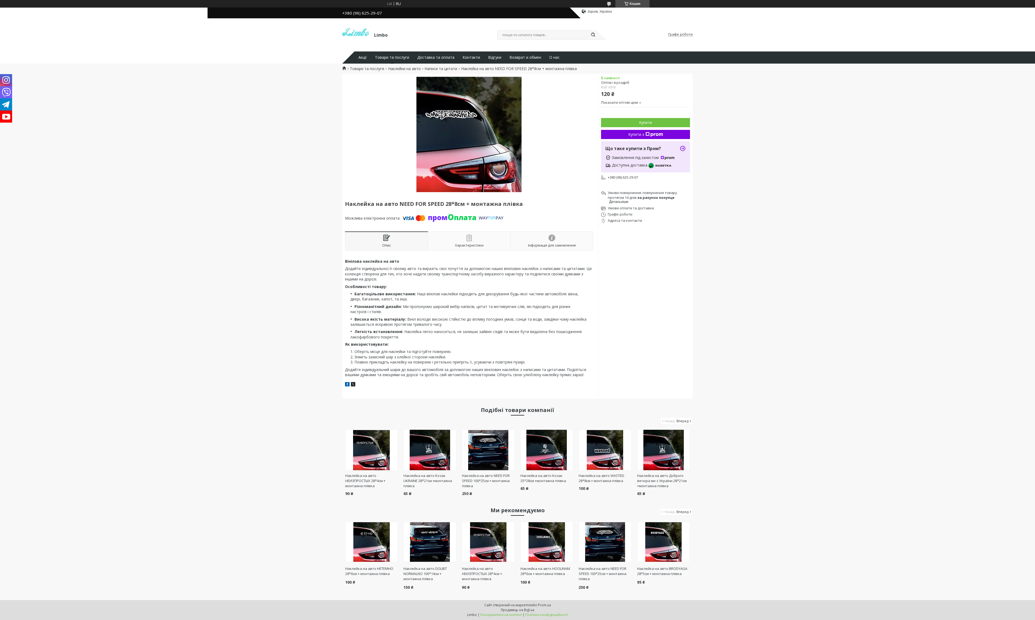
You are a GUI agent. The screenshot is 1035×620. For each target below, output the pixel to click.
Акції (362, 57)
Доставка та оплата (435, 57)
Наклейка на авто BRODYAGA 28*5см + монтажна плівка (662, 571)
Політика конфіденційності (546, 614)
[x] (353, 384)
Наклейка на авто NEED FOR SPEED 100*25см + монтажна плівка (486, 480)
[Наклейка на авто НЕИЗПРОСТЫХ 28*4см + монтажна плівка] (371, 450)
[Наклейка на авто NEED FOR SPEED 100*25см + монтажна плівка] (488, 450)
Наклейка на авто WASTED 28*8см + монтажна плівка (601, 478)
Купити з (636, 134)
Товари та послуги (392, 57)
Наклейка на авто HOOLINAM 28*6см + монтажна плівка (545, 571)
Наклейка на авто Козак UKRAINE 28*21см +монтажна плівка (427, 480)
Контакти (471, 57)
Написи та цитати (441, 68)
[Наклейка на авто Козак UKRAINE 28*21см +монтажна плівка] (429, 450)
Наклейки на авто (404, 68)
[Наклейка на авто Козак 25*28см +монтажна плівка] (546, 450)
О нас (554, 57)
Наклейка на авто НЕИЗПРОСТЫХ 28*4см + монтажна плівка (365, 480)
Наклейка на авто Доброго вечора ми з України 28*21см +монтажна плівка (662, 480)
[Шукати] (593, 35)
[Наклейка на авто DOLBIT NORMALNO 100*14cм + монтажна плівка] (429, 542)
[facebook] (347, 384)
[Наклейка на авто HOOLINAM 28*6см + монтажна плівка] (546, 542)
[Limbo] (355, 34)
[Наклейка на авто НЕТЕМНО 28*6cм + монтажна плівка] (371, 542)
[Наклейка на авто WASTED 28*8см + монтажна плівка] (605, 450)
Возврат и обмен (525, 57)
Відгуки (494, 57)
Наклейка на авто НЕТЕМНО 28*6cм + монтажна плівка (369, 571)
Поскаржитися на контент (501, 614)
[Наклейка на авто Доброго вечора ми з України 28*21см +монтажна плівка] (663, 450)
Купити (645, 122)
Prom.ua (544, 605)
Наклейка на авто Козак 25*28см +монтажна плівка (543, 478)
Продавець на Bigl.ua (517, 610)
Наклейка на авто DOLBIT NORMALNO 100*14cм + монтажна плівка (425, 573)
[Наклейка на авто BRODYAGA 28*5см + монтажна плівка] (663, 542)
